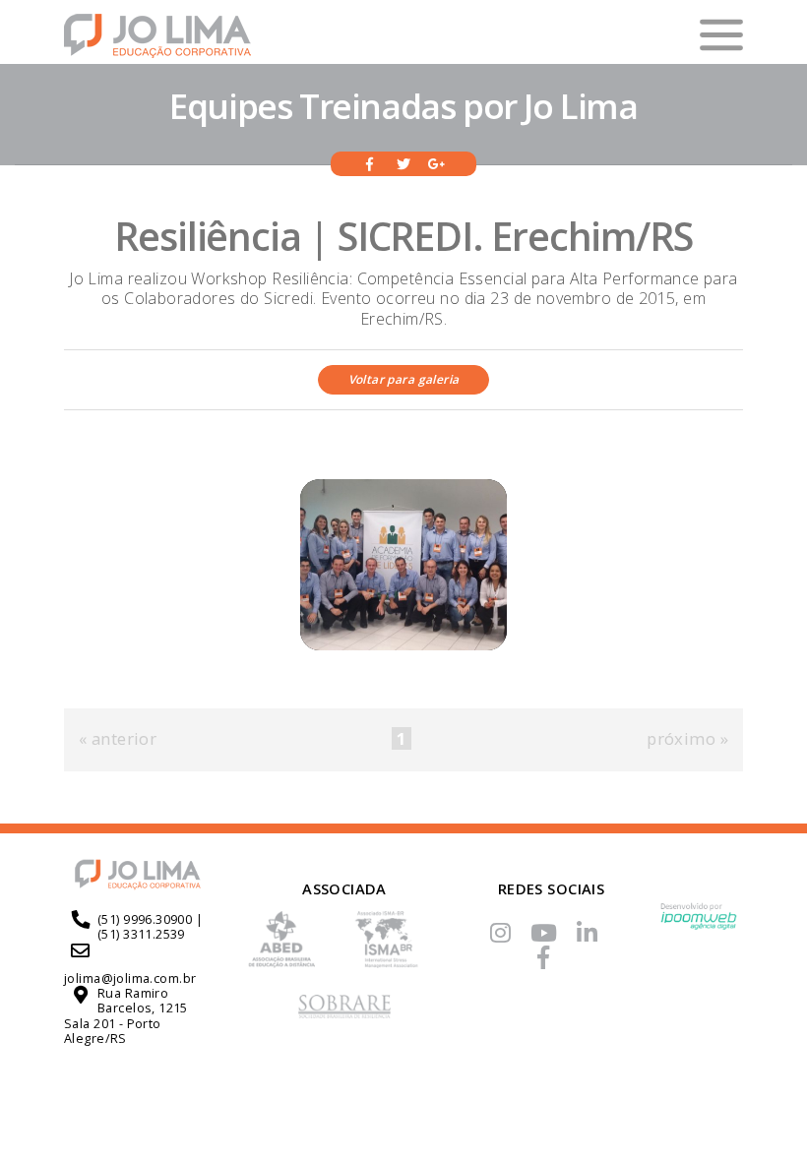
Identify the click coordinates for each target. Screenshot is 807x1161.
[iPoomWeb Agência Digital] (698, 924)
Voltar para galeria (404, 379)
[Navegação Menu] (722, 35)
